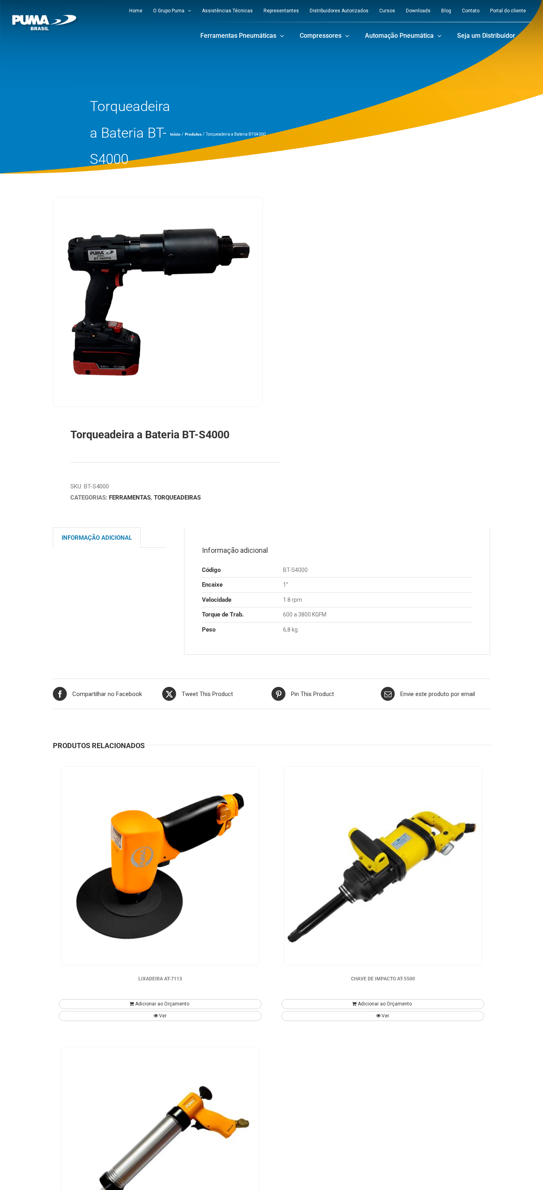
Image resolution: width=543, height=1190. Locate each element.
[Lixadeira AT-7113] (160, 865)
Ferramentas (130, 497)
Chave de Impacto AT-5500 (383, 979)
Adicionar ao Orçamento (162, 1004)
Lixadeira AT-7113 (160, 979)
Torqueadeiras (177, 497)
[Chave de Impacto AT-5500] (382, 865)
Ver (163, 1016)
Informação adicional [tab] (97, 537)
